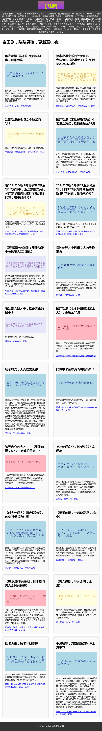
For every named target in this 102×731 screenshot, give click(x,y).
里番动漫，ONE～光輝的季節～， (20, 488)
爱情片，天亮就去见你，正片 (18, 433)
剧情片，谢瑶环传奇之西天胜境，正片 (57, 24)
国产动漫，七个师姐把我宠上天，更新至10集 (76, 356)
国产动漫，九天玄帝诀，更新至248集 (81, 16)
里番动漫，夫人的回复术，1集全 (17, 19)
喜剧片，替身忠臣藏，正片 (73, 27)
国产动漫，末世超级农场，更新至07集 (73, 172)
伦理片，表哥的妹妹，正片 (45, 27)
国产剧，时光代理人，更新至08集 (20, 568)
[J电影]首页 (8, 14)
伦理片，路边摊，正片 (19, 27)
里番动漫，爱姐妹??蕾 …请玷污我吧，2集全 (25, 152)
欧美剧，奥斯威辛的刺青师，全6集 (34, 29)
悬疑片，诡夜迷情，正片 (16, 341)
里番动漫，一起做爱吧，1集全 (69, 560)
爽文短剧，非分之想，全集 (68, 622)
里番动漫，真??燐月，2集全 (48, 19)
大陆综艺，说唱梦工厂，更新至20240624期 (75, 106)
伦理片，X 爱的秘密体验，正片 (31, 14)
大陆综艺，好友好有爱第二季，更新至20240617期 (70, 14)
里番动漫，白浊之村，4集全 (66, 29)
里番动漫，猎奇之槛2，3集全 (48, 21)
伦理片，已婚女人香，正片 (68, 295)
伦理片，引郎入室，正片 (67, 499)
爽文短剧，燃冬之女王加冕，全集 (79, 21)
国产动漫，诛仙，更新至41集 (18, 106)
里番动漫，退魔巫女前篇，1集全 (46, 16)
